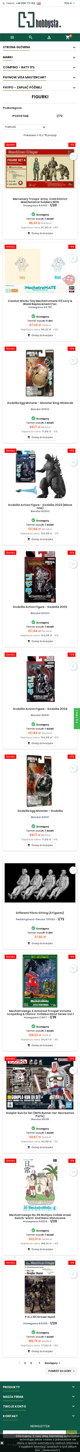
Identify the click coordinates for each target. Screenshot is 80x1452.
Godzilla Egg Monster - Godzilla (40, 811)
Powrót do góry (61, 1371)
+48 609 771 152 (25, 3)
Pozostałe (20, 116)
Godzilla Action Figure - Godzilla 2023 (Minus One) (40, 506)
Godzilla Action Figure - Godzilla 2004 (40, 709)
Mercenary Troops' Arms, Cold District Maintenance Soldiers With (40, 200)
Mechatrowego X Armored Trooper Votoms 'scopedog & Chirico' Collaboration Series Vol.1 (40, 1012)
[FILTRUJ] (77, 726)
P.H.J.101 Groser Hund (40, 1317)
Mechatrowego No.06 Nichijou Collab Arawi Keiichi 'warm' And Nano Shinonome (40, 1216)
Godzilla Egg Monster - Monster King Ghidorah (40, 403)
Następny (53, 1363)
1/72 (60, 116)
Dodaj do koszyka (40, 233)
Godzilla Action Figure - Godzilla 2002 (40, 607)
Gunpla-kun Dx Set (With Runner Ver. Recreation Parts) (40, 1114)
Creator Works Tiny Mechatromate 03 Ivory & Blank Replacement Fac (40, 302)
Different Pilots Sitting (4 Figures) (40, 913)
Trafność (25, 127)
